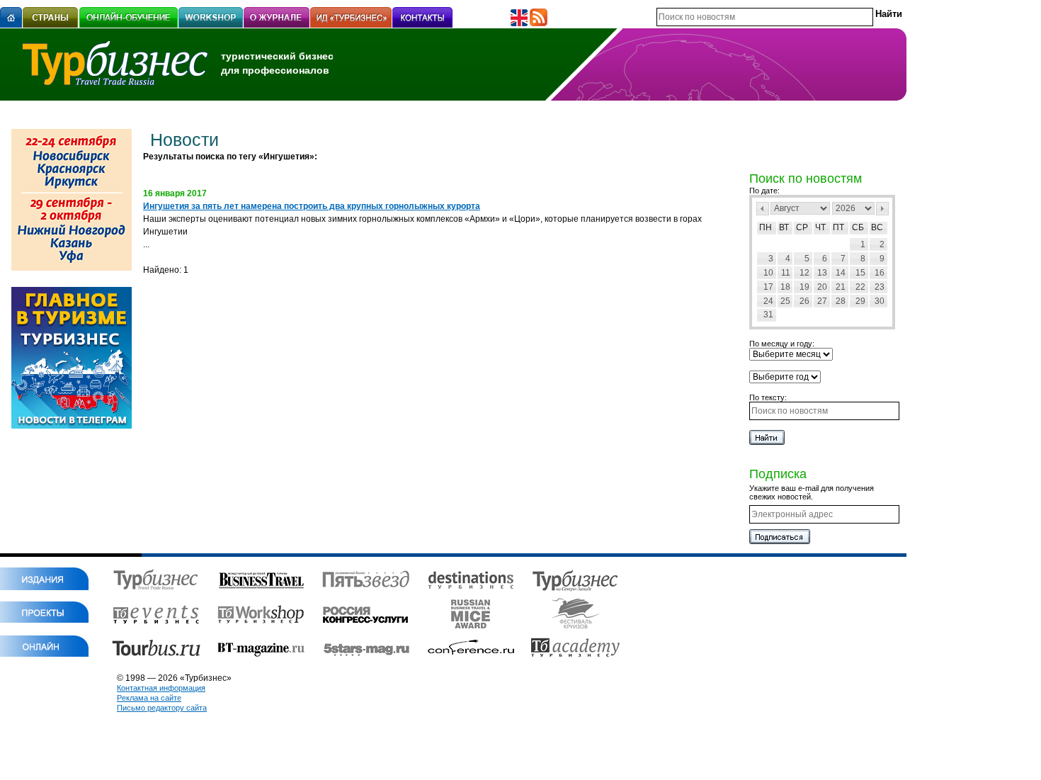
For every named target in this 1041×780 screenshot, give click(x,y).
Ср (802, 227)
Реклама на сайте (149, 698)
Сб (858, 227)
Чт (820, 227)
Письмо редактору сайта (162, 707)
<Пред (762, 208)
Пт (838, 227)
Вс (877, 227)
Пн (765, 227)
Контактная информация (161, 688)
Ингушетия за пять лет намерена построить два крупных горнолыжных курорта (311, 206)
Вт (784, 227)
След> (882, 208)
